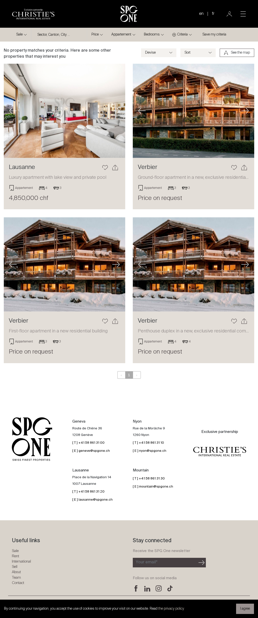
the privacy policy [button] (171, 608)
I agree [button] (245, 608)
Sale (19, 34)
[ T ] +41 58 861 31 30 (149, 478)
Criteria (182, 34)
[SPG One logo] (129, 14)
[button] (13, 111)
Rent (15, 556)
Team (16, 577)
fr (213, 14)
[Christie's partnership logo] (219, 452)
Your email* (146, 562)
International (21, 561)
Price (95, 34)
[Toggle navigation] (243, 14)
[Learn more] (64, 111)
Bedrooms (152, 34)
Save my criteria (214, 34)
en (201, 14)
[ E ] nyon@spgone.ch (149, 451)
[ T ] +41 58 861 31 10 (148, 442)
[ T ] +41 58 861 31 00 (88, 442)
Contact (18, 583)
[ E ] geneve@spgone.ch (91, 451)
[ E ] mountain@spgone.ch (153, 486)
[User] (229, 14)
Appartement (121, 34)
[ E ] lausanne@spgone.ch (92, 499)
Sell (14, 567)
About (16, 572)
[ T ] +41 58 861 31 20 (88, 491)
